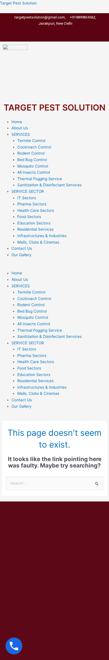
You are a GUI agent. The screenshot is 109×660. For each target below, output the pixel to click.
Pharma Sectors (31, 204)
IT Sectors (26, 198)
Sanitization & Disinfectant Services (49, 185)
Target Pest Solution (18, 3)
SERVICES (20, 134)
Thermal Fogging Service (39, 179)
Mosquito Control (32, 166)
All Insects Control (33, 172)
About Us (19, 128)
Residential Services (35, 229)
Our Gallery (21, 255)
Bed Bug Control (32, 159)
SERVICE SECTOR (27, 191)
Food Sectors (29, 216)
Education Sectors (33, 223)
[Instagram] (63, 31)
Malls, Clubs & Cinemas (38, 242)
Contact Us (21, 248)
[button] (54, 267)
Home (16, 122)
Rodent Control (30, 153)
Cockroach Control (34, 147)
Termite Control (31, 140)
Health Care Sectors (35, 210)
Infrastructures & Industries (42, 235)
